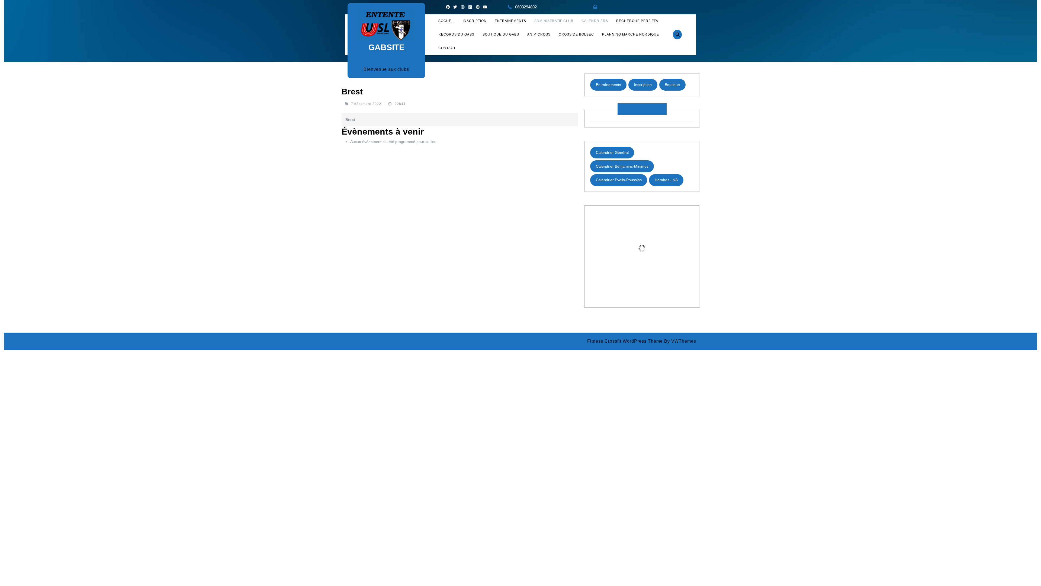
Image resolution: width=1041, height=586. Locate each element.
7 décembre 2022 (366, 104)
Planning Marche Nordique (630, 34)
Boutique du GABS (501, 34)
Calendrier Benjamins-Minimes (622, 166)
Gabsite (386, 47)
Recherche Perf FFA (637, 21)
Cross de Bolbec (576, 34)
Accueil (446, 21)
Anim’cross (539, 34)
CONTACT (447, 48)
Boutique (672, 84)
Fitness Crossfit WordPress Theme (625, 341)
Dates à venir (642, 109)
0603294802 (526, 7)
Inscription (643, 84)
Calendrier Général (612, 152)
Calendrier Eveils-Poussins (619, 180)
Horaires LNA (666, 180)
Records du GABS (456, 34)
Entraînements (510, 21)
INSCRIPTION (475, 21)
